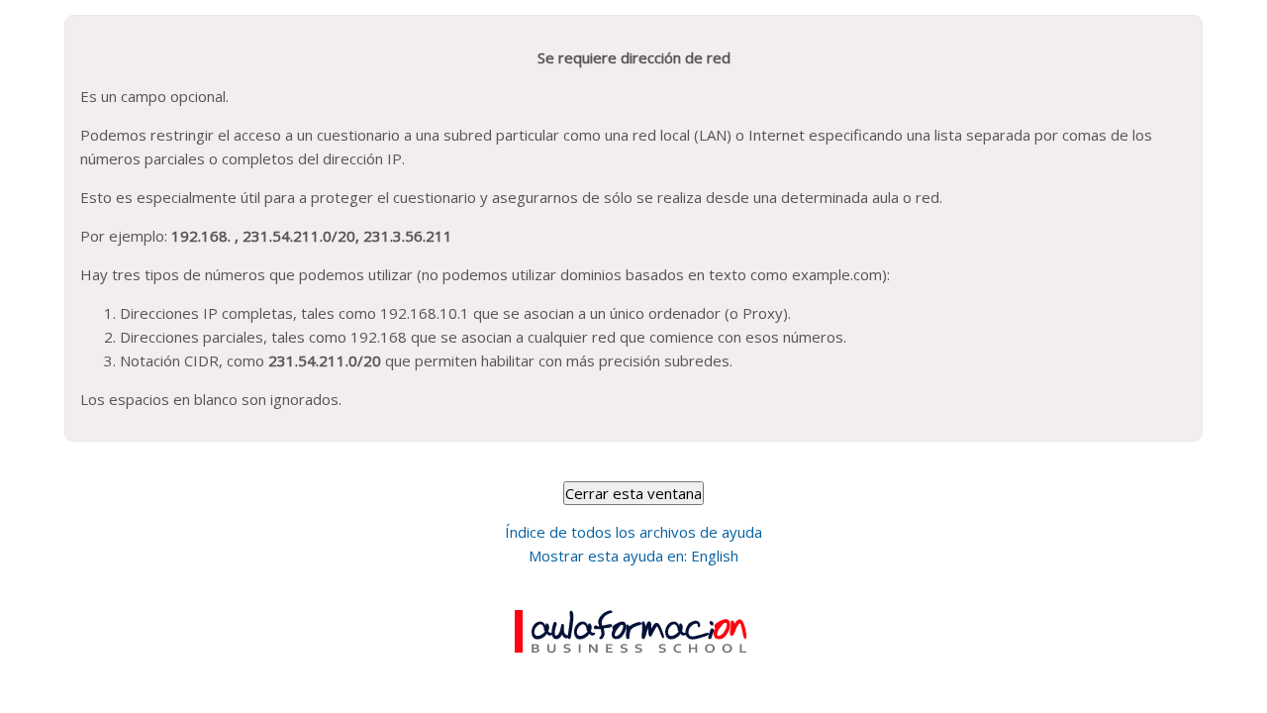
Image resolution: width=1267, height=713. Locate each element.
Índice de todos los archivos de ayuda (633, 532)
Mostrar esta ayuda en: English (633, 555)
